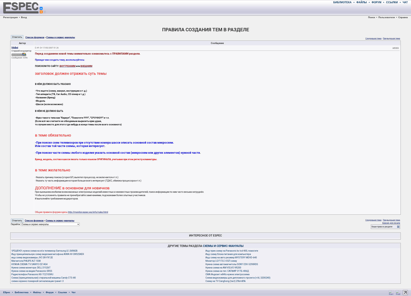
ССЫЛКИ (392, 2)
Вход (24, 17)
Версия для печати (391, 223)
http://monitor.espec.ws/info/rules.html (88, 212)
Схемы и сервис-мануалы (60, 37)
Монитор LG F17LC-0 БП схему (221, 261)
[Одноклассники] (41, 11)
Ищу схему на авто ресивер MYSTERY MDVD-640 (231, 257)
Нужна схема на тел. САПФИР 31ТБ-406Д (227, 271)
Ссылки (62, 292)
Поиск (371, 17)
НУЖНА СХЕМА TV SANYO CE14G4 (29, 264)
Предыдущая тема (391, 38)
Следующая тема (373, 38)
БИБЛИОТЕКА (342, 2)
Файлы (37, 292)
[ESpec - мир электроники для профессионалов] (21, 15)
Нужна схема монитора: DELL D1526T (31, 267)
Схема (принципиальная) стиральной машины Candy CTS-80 (43, 277)
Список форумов (34, 37)
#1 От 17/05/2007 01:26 (48, 48)
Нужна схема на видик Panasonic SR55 (31, 271)
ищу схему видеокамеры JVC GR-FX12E (32, 257)
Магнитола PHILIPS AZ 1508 (26, 261)
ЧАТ (405, 2)
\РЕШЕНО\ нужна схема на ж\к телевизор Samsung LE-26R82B (44, 250)
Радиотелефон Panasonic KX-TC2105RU (32, 274)
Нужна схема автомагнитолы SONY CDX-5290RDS (232, 264)
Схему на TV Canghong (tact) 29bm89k (226, 281)
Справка (403, 17)
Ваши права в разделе (382, 227)
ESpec (6, 292)
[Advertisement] (370, 9)
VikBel (14, 47)
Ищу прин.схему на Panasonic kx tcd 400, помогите (232, 250)
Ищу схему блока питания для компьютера (228, 254)
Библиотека (21, 292)
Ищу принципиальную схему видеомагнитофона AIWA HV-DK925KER (47, 254)
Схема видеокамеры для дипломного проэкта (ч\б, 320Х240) (238, 277)
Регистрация (10, 17)
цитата (396, 48)
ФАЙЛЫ (361, 2)
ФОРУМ (376, 2)
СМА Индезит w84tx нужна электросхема (227, 274)
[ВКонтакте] (41, 8)
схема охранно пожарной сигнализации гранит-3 (37, 281)
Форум (49, 292)
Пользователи (386, 17)
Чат (74, 292)
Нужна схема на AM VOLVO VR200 (223, 267)
